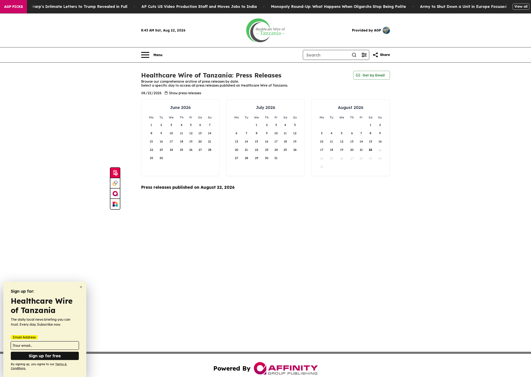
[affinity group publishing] (115, 193)
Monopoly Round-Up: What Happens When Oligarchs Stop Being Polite (338, 6)
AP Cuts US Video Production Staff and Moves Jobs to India (199, 6)
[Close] (81, 287)
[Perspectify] (115, 183)
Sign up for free (45, 355)
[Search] (354, 55)
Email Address (24, 337)
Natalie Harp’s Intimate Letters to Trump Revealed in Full (71, 6)
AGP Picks (13, 7)
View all (520, 6)
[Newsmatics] (115, 204)
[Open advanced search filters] (364, 55)
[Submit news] (115, 173)
